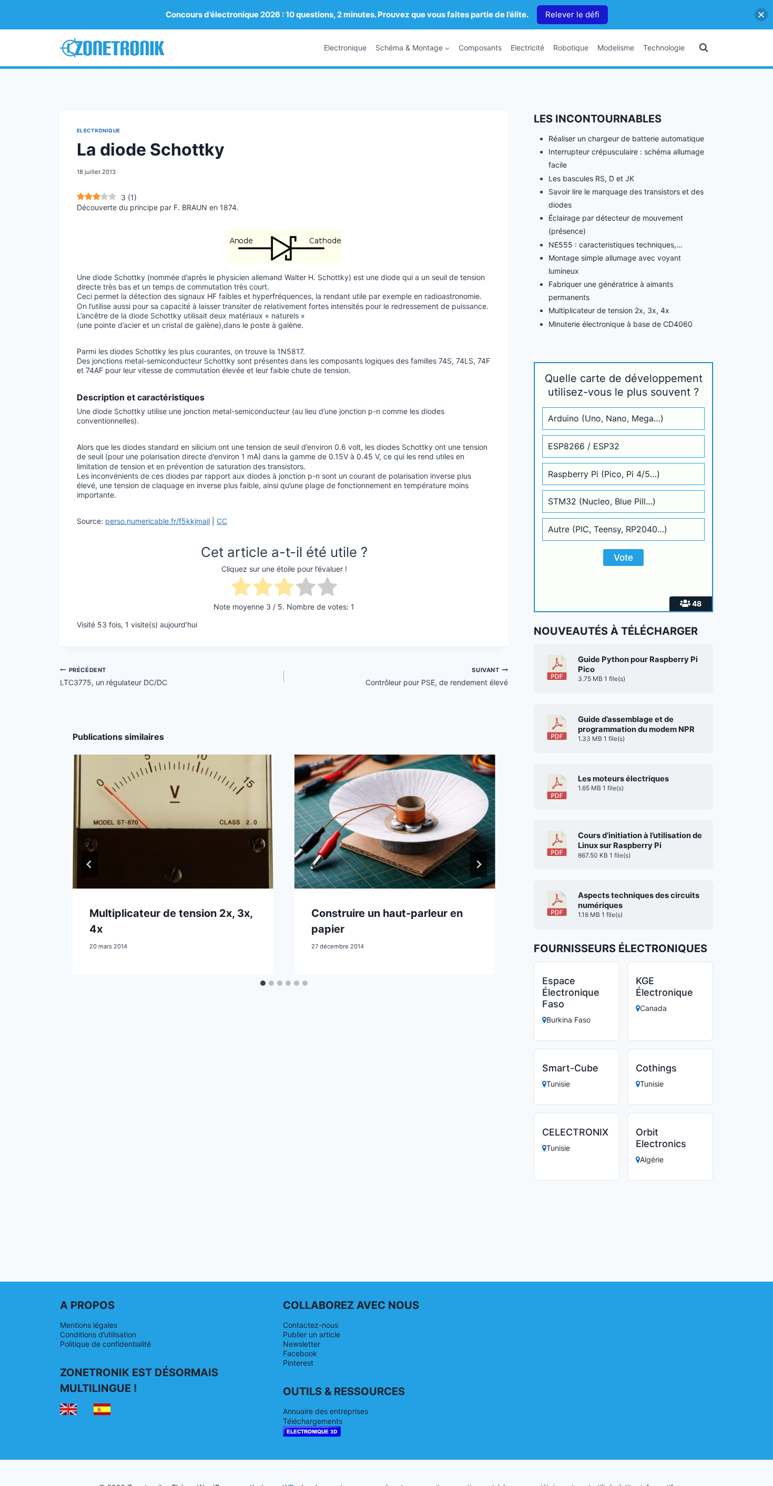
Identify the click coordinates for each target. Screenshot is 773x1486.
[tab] (263, 983)
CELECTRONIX (575, 1132)
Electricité (527, 47)
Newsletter (301, 1343)
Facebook (300, 1353)
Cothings (656, 1068)
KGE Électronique (664, 986)
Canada (653, 1008)
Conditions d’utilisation (98, 1334)
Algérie (652, 1159)
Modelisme (615, 47)
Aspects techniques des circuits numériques (638, 900)
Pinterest (298, 1362)
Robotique (570, 47)
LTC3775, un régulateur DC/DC (113, 676)
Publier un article (311, 1334)
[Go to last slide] (89, 864)
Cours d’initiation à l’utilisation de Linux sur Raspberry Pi (640, 840)
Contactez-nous (310, 1324)
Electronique (345, 47)
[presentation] (173, 822)
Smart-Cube (570, 1068)
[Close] (761, 14)
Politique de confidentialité (105, 1343)
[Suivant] (478, 864)
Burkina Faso (568, 1019)
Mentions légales (88, 1324)
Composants (480, 47)
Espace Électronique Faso (570, 992)
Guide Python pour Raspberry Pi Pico (638, 664)
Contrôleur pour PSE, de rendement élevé (436, 676)
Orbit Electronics (661, 1138)
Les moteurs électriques (623, 778)
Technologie (664, 47)
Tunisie (558, 1083)
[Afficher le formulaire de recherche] (703, 47)
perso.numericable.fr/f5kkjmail (157, 521)
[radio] (241, 587)
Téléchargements (312, 1421)
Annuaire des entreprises (325, 1411)
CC (222, 521)
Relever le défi (572, 14)
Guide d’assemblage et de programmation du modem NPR (636, 724)
